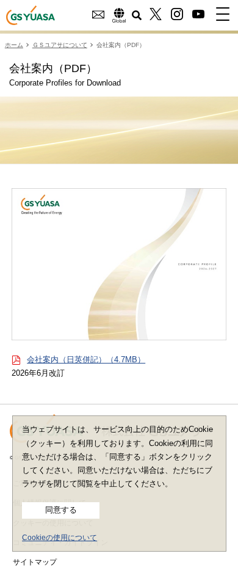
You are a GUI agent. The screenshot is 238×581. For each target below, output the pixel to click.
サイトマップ (35, 562)
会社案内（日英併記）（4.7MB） (86, 359)
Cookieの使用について (59, 537)
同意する (61, 509)
